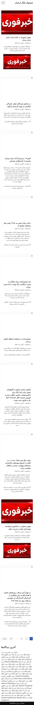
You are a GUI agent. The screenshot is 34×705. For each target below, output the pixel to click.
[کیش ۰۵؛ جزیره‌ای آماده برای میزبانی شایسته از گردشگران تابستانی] (17, 143)
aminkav (27, 43)
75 (11, 638)
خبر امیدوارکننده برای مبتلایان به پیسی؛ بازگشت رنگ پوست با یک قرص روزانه (17, 284)
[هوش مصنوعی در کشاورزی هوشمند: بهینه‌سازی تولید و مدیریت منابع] (17, 511)
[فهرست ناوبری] (3, 2)
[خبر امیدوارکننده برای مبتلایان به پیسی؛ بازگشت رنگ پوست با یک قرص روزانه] (17, 267)
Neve (22, 703)
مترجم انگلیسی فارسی (8, 676)
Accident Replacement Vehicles (11, 698)
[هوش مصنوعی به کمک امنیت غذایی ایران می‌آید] (17, 22)
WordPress (13, 703)
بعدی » (4, 638)
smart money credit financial (22, 678)
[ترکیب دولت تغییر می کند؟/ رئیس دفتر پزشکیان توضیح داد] (17, 208)
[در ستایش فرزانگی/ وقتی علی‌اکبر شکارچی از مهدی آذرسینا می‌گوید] (17, 89)
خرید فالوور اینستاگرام (13, 671)
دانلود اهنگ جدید (25, 654)
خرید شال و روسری (21, 683)
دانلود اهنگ (4, 674)
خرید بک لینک (16, 654)
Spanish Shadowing (11, 662)
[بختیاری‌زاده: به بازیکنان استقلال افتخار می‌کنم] (17, 324)
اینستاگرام (4, 669)
